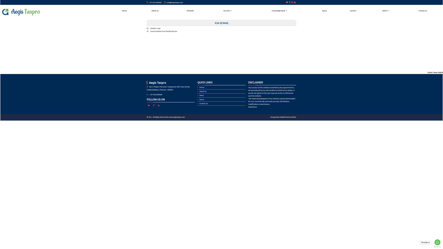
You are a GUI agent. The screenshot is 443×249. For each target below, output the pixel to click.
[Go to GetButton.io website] (437, 246)
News (201, 95)
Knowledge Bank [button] (279, 11)
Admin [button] (385, 11)
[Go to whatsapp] (437, 242)
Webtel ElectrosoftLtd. (288, 117)
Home (124, 11)
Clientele (190, 11)
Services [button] (226, 11)
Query (324, 11)
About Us (155, 11)
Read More (252, 107)
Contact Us (423, 11)
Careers (353, 11)
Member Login (155, 28)
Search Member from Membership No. (163, 31)
